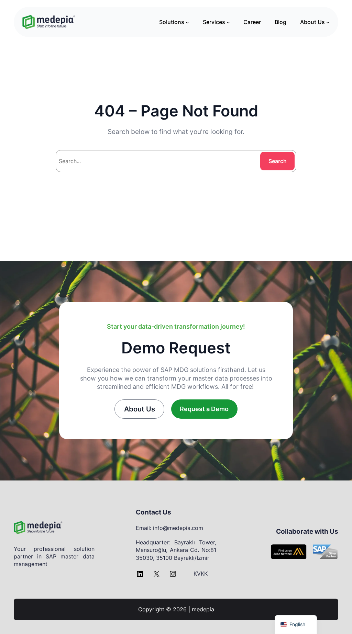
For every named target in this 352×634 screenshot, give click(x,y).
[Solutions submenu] (187, 22)
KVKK (201, 573)
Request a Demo (204, 408)
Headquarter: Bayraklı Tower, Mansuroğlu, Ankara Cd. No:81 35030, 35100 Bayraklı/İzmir (176, 550)
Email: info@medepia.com (169, 527)
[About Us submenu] (328, 22)
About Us (139, 409)
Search (277, 161)
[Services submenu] (228, 22)
